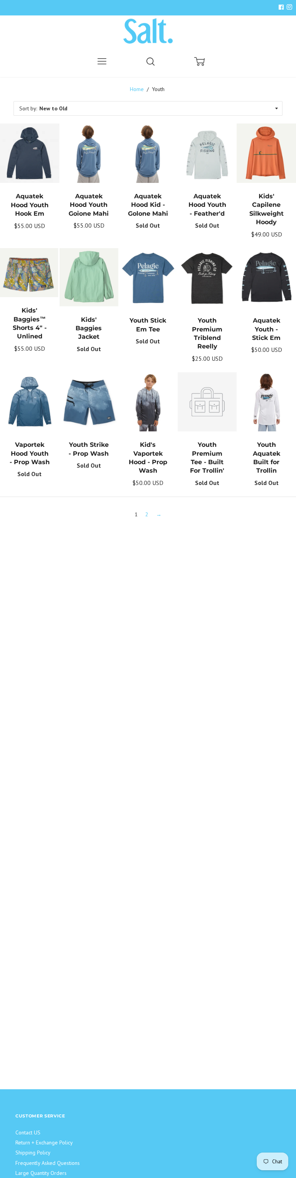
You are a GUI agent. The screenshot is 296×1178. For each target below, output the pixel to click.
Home (137, 89)
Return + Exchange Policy (44, 1142)
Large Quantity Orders (41, 1173)
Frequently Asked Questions (47, 1162)
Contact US (27, 1132)
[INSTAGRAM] (288, 7)
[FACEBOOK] (281, 7)
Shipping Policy (32, 1152)
